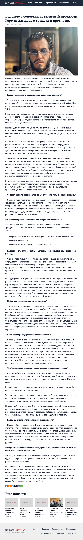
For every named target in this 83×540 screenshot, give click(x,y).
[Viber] (18, 486)
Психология (64, 3)
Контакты (72, 533)
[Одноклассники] (9, 486)
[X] (15, 486)
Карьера (38, 3)
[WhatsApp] (21, 486)
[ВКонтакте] (6, 486)
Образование (50, 3)
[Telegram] (12, 486)
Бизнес (29, 3)
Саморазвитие (47, 533)
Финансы (61, 533)
